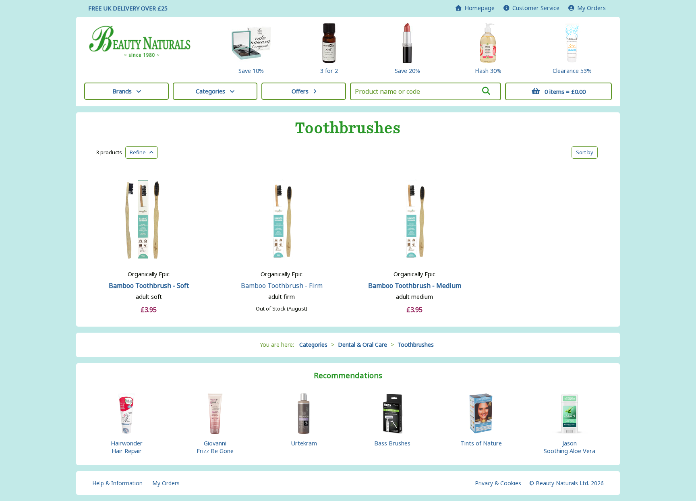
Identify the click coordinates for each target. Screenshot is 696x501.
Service (535, 8)
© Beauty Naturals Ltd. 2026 (566, 483)
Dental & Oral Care (362, 344)
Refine (139, 152)
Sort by (584, 152)
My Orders (590, 8)
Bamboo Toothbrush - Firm (282, 285)
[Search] (486, 91)
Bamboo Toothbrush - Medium (414, 285)
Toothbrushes (348, 128)
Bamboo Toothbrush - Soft (149, 285)
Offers (300, 91)
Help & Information (117, 483)
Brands (122, 91)
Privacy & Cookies (498, 483)
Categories (210, 91)
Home (478, 8)
